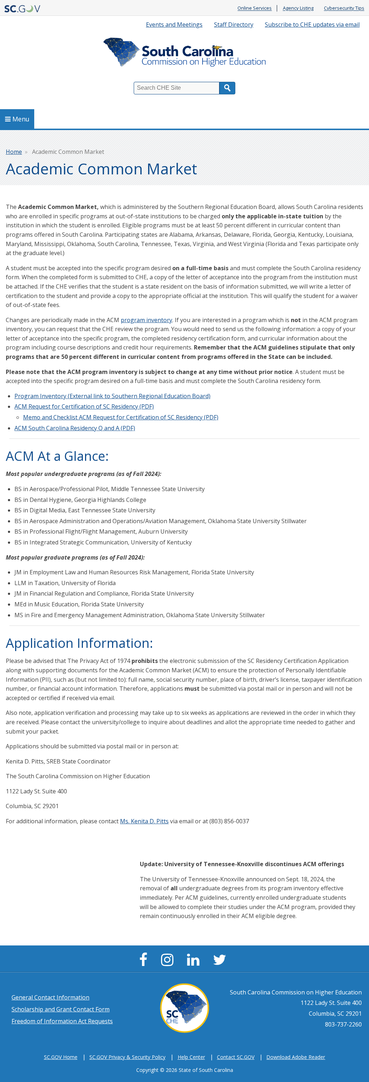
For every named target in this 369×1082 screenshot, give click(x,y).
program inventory (146, 320)
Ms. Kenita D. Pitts (144, 821)
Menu (21, 119)
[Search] (227, 88)
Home (14, 152)
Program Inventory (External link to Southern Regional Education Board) (112, 396)
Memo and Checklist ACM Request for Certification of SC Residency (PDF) (120, 417)
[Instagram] (169, 963)
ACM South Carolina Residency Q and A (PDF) (74, 428)
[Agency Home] (184, 53)
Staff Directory (233, 24)
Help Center (191, 1057)
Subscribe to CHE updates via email (312, 24)
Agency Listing (298, 8)
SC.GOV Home (60, 1057)
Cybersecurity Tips (344, 8)
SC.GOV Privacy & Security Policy (127, 1057)
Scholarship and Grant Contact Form (61, 1009)
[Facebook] (145, 963)
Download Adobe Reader (295, 1057)
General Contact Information (50, 997)
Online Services (254, 8)
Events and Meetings (174, 24)
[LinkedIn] (195, 963)
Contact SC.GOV (235, 1057)
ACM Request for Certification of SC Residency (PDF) (84, 406)
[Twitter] (221, 963)
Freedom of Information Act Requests (62, 1021)
